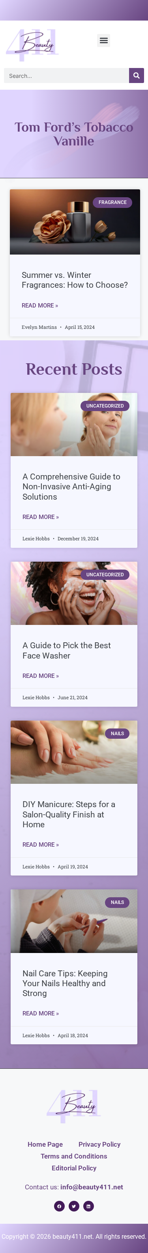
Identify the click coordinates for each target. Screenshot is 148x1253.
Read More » (40, 305)
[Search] (136, 75)
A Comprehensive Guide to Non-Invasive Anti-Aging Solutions (71, 486)
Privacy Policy (99, 1144)
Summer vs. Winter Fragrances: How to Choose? (75, 280)
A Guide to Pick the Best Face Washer (66, 650)
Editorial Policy (74, 1168)
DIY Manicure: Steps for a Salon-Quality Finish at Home (68, 814)
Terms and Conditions (74, 1156)
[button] (103, 40)
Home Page (45, 1144)
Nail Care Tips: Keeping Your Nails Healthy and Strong (65, 983)
